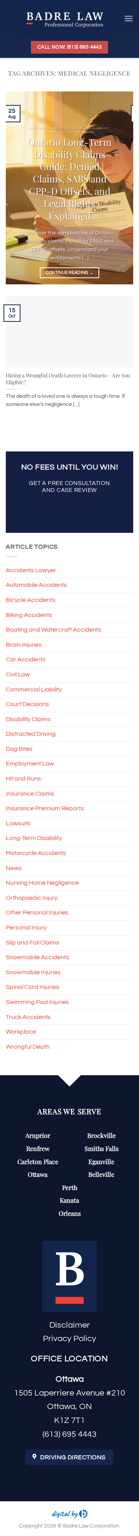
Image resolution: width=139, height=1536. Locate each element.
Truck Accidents (28, 1017)
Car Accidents (26, 659)
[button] (128, 18)
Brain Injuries (24, 645)
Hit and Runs (23, 779)
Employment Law (30, 763)
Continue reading (70, 272)
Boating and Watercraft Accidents (53, 630)
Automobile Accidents (36, 585)
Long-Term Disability (34, 838)
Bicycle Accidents (30, 600)
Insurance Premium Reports (45, 808)
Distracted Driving (31, 734)
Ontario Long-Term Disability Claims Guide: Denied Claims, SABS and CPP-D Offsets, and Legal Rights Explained (70, 179)
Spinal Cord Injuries (32, 987)
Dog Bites (19, 749)
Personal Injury (26, 927)
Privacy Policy (69, 1338)
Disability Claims (28, 719)
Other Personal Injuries (37, 912)
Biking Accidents (29, 615)
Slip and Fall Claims (32, 943)
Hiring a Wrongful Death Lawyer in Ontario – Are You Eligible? (68, 378)
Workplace (21, 1032)
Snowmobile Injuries (33, 972)
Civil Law (18, 674)
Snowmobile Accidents (37, 957)
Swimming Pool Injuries (37, 1002)
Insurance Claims (30, 794)
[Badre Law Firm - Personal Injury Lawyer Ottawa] (65, 18)
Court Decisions (27, 704)
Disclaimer (69, 1325)
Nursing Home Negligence (42, 883)
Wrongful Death (27, 1047)
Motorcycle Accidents (36, 853)
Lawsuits (18, 823)
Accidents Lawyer (31, 570)
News (14, 868)
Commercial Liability (34, 689)
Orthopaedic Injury (32, 898)
